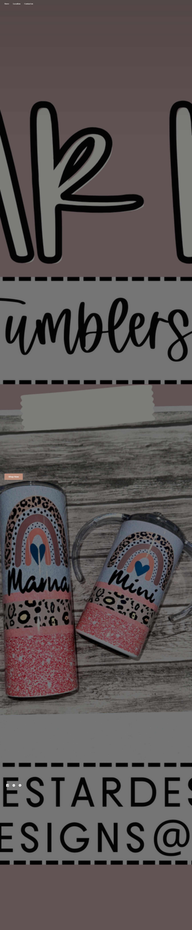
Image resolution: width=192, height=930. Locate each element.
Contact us (28, 4)
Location (16, 4)
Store (6, 4)
